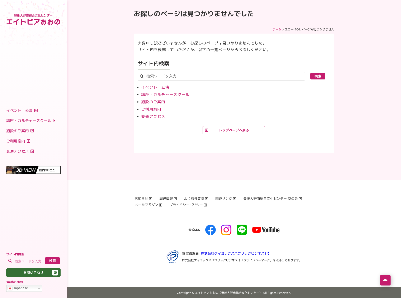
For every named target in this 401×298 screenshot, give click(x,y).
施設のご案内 (153, 101)
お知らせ (141, 198)
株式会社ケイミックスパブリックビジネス (232, 253)
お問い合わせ (33, 272)
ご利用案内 (151, 109)
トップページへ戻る (234, 130)
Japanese (20, 288)
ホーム (277, 29)
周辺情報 (166, 198)
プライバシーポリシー (186, 204)
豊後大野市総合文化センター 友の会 (270, 198)
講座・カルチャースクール (165, 94)
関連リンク (223, 198)
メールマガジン (146, 204)
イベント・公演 (155, 87)
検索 (52, 260)
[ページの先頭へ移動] (385, 280)
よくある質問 (194, 198)
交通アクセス (153, 116)
